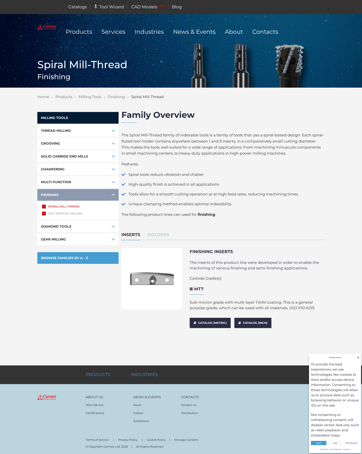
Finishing (116, 97)
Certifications (95, 413)
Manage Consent (186, 439)
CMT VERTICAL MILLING (65, 213)
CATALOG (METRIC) (212, 322)
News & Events (194, 31)
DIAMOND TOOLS (56, 226)
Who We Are (94, 405)
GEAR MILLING (53, 239)
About (234, 31)
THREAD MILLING (56, 131)
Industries (149, 31)
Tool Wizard (111, 6)
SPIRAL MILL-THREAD (64, 206)
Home (43, 97)
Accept (318, 443)
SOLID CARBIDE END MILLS (64, 156)
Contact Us (188, 405)
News (137, 405)
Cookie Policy (324, 449)
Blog (177, 6)
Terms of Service (97, 439)
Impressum (346, 449)
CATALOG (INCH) (255, 322)
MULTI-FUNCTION (56, 182)
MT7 (199, 288)
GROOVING (50, 143)
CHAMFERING (52, 169)
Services (113, 31)
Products (79, 31)
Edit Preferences (351, 443)
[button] (358, 357)
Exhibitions (141, 421)
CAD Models (148, 6)
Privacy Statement (336, 449)
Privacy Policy (127, 439)
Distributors (189, 413)
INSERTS (130, 234)
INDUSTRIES (144, 374)
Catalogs (77, 6)
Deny (335, 443)
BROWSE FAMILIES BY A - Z (64, 258)
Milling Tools (90, 97)
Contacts (265, 31)
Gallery (138, 413)
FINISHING (50, 195)
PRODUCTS (98, 374)
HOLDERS (158, 234)
